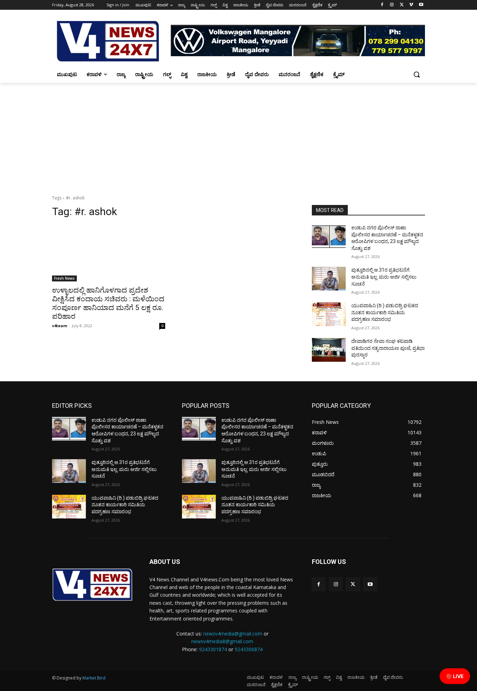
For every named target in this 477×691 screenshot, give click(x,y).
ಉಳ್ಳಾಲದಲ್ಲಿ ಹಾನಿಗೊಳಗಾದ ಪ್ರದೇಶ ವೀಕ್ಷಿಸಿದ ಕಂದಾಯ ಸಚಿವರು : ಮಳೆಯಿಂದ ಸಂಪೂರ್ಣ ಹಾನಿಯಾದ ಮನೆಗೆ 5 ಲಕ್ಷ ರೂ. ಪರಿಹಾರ (108, 303)
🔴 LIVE (455, 676)
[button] (416, 74)
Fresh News (64, 278)
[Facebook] (382, 5)
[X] (402, 5)
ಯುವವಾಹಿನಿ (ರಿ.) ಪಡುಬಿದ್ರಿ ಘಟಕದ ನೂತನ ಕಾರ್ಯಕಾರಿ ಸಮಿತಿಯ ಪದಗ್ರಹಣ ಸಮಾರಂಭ (384, 312)
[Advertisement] (238, 135)
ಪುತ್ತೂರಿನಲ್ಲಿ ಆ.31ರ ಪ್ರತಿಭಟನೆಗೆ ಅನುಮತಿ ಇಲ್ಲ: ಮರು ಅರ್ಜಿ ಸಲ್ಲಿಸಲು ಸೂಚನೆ (384, 276)
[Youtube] (421, 5)
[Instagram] (392, 5)
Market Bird (93, 678)
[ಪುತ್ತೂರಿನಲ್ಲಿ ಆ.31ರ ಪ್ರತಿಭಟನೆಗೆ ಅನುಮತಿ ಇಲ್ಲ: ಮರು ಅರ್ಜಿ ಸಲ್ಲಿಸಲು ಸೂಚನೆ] (329, 279)
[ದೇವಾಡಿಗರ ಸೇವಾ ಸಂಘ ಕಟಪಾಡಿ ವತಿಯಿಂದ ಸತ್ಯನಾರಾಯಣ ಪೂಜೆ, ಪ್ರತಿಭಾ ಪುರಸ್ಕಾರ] (329, 350)
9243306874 (249, 649)
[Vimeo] (411, 5)
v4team (59, 325)
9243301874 (213, 649)
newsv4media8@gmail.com (222, 641)
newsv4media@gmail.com (232, 633)
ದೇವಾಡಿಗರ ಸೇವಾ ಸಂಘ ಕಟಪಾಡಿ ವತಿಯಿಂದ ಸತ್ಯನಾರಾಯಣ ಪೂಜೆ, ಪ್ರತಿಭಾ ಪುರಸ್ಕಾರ (388, 348)
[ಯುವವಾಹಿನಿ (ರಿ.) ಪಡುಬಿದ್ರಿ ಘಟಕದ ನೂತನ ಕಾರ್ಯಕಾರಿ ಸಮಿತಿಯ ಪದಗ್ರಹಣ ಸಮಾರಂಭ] (329, 314)
